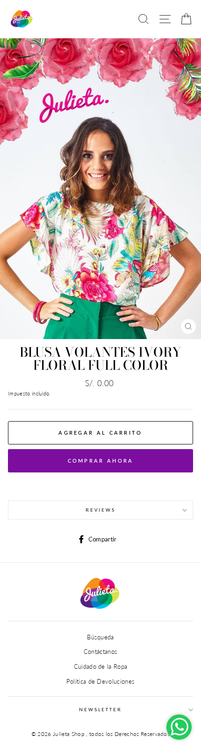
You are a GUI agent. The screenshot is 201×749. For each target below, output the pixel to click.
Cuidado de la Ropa (101, 666)
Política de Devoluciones (100, 681)
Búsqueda (100, 637)
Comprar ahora (101, 461)
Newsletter (100, 709)
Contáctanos (101, 651)
